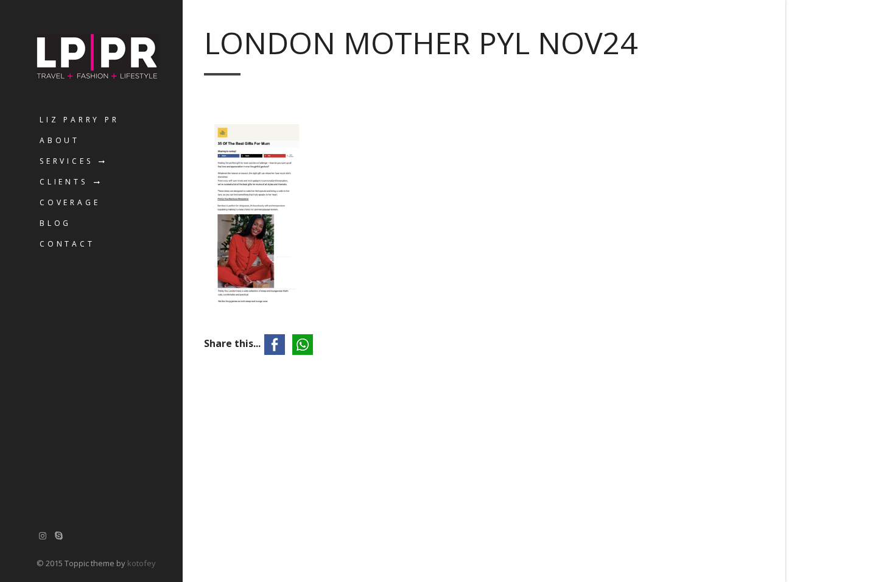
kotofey (141, 563)
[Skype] (59, 535)
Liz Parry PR (79, 119)
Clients (64, 182)
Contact (67, 244)
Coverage (70, 202)
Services (66, 161)
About (60, 140)
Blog (55, 223)
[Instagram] (43, 535)
